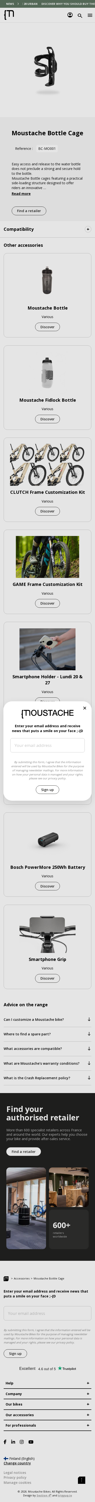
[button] (84, 708)
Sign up (47, 789)
